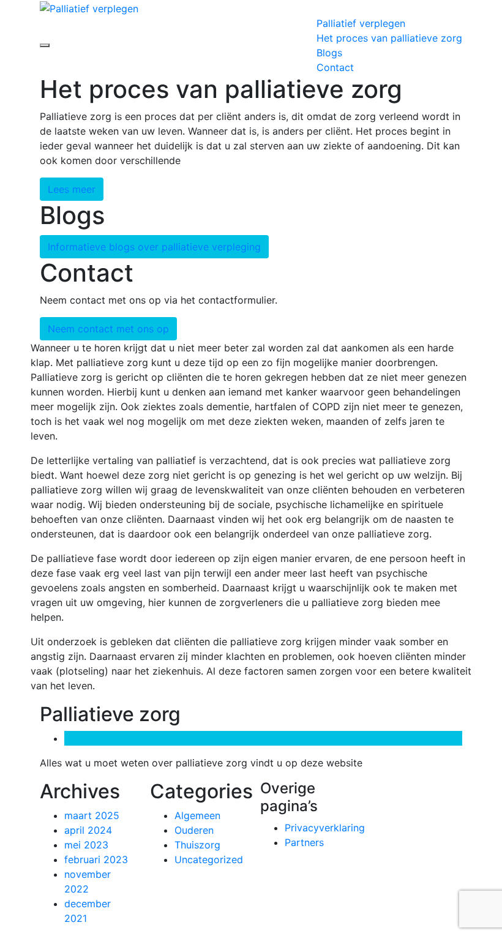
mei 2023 (86, 845)
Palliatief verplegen (361, 23)
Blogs (329, 53)
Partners (304, 842)
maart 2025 (91, 815)
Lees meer (72, 189)
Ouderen (194, 830)
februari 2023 (96, 859)
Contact (335, 67)
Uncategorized (208, 859)
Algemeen (197, 815)
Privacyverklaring (325, 828)
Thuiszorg (197, 845)
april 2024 (88, 830)
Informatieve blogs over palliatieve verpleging (154, 247)
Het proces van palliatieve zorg (389, 38)
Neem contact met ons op (108, 329)
